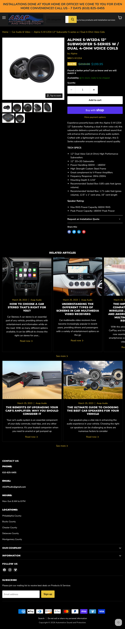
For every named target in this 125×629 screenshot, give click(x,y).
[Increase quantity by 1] (94, 90)
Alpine (74, 53)
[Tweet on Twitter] (74, 232)
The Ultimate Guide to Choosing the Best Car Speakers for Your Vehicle (93, 411)
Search (41, 618)
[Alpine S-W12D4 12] (17, 107)
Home (5, 32)
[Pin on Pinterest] (84, 232)
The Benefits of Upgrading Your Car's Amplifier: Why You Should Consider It (31, 411)
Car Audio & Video (21, 32)
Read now (25, 340)
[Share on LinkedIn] (79, 232)
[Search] (72, 19)
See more (61, 356)
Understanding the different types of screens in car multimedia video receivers (77, 308)
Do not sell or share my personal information (67, 618)
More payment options (95, 117)
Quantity (71, 83)
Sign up (48, 594)
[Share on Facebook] (69, 232)
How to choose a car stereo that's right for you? (27, 307)
